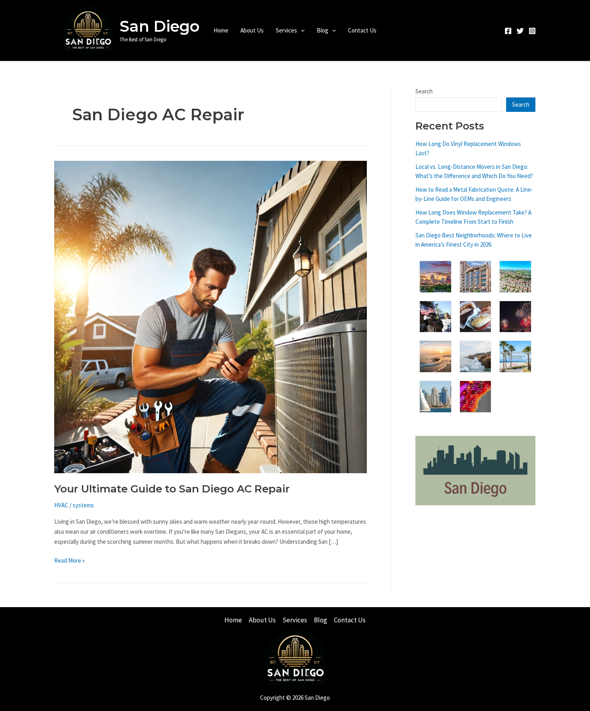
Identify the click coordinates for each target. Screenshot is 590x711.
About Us (252, 30)
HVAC (61, 505)
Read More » (69, 561)
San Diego (159, 26)
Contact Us (362, 30)
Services (286, 30)
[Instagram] (532, 30)
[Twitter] (520, 30)
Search (424, 91)
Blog (322, 30)
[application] (301, 30)
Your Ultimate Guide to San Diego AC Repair (172, 488)
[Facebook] (508, 30)
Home (221, 30)
